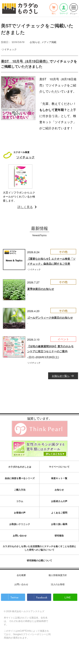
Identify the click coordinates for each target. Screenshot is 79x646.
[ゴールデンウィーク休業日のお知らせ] (14, 318)
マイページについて (59, 466)
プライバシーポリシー (34, 634)
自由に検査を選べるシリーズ (20, 478)
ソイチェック (9, 49)
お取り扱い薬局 (59, 524)
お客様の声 (20, 512)
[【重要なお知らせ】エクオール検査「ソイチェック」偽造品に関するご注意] (14, 259)
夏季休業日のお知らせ (40, 289)
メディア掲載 (48, 42)
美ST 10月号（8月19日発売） (25, 61)
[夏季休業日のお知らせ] (14, 289)
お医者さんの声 (59, 501)
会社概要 (21, 575)
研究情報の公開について (39, 560)
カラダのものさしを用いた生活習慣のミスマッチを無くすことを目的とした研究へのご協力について (39, 547)
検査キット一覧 (59, 478)
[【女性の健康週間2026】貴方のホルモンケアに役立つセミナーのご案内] (14, 346)
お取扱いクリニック (19, 524)
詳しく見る (25, 207)
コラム (19, 501)
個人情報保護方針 (58, 575)
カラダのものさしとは (19, 466)
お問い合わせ (20, 535)
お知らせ (35, 42)
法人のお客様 (58, 584)
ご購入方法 (20, 489)
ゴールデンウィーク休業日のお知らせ (50, 317)
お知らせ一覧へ (60, 376)
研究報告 (59, 535)
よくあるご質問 (59, 512)
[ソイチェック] (20, 176)
